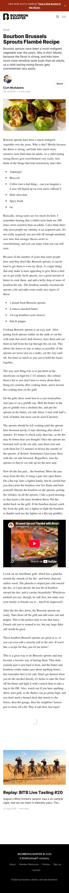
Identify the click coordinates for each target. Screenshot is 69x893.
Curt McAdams (13, 87)
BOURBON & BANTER (30, 854)
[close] (65, 5)
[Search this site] (57, 16)
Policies (46, 864)
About (13, 864)
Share (59, 83)
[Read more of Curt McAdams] (7, 79)
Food (6, 29)
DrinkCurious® (30, 858)
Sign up (57, 864)
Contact (36, 870)
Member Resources (29, 864)
